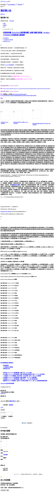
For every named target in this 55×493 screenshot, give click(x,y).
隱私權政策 (35, 474)
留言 (14, 401)
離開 (8, 490)
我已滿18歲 (3, 490)
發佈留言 (3, 418)
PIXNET (17, 474)
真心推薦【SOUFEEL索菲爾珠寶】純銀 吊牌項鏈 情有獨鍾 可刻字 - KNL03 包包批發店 (24, 374)
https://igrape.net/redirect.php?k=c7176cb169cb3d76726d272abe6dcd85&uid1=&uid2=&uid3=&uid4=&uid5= (26, 88)
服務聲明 (40, 474)
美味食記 (11, 404)
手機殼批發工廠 (15, 184)
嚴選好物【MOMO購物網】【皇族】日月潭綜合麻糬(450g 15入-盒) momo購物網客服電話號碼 (25, 380)
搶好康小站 (6, 10)
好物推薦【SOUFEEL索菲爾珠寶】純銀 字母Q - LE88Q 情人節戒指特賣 (20, 379)
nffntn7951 (3, 393)
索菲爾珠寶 (6, 38)
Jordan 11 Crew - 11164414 (5, 123)
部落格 (4, 25)
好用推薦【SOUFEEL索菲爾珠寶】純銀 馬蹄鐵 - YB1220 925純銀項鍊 (19, 377)
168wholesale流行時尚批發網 (7, 383)
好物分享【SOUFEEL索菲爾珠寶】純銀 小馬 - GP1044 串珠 (17, 372)
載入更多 (3, 409)
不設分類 (11, 20)
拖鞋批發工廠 (6, 41)
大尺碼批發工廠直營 (8, 39)
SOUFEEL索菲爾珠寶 (9, 64)
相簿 (4, 23)
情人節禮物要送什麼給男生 (7, 362)
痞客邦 (10, 401)
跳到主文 (3, 14)
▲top (2, 407)
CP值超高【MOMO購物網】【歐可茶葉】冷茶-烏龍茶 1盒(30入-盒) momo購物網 (22, 375)
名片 (4, 26)
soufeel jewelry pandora (6, 211)
